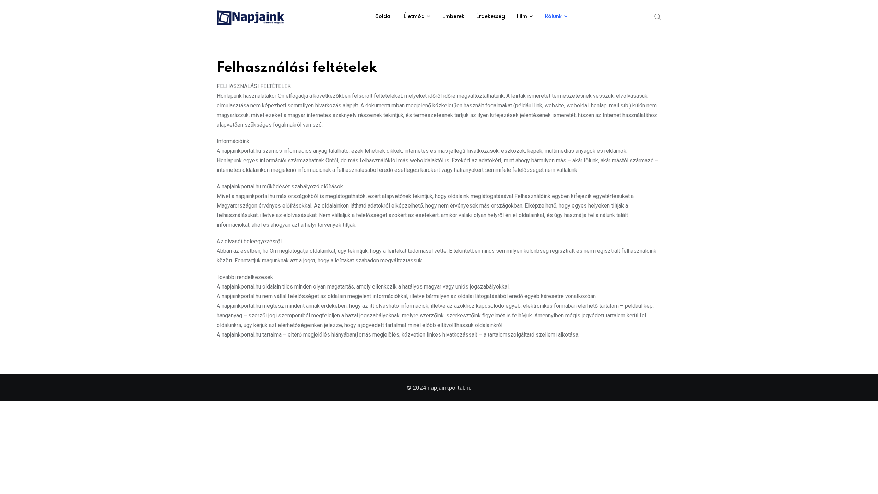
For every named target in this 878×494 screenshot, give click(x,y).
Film (522, 17)
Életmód (414, 17)
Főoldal (382, 17)
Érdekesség (490, 17)
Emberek (453, 17)
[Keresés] (657, 16)
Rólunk (553, 17)
